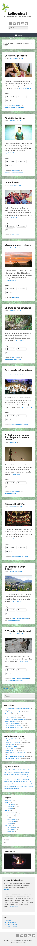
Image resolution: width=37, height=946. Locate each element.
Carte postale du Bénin (12, 739)
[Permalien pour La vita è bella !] (18, 205)
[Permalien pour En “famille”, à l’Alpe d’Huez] (18, 592)
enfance (11, 359)
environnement (14, 774)
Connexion (8, 920)
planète (29, 781)
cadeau (7, 359)
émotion (16, 788)
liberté (29, 777)
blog (10, 770)
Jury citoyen (9, 748)
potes (21, 680)
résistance (24, 784)
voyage (21, 786)
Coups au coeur (11, 829)
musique (15, 172)
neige (17, 680)
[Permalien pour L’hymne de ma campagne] (18, 331)
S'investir (7, 810)
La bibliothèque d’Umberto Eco (13, 712)
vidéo (16, 786)
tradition (22, 107)
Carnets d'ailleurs (16, 618)
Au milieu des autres (15, 117)
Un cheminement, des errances (13, 725)
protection (11, 784)
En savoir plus (14, 906)
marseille (10, 779)
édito (5, 788)
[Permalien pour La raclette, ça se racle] (18, 79)
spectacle (7, 786)
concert (10, 772)
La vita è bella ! (12, 182)
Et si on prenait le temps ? (13, 758)
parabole (6, 781)
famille (15, 359)
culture (15, 772)
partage (18, 107)
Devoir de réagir (10, 750)
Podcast (22, 23)
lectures (24, 777)
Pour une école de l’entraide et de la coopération (17, 708)
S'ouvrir (7, 817)
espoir (21, 774)
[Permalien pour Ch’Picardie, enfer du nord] (18, 654)
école (25, 786)
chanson (7, 172)
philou (25, 781)
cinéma (19, 770)
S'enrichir (7, 802)
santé (30, 784)
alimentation (8, 107)
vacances (20, 172)
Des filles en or (10, 744)
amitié (13, 107)
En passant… (8, 800)
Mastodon (14, 23)
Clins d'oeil (10, 823)
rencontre (18, 784)
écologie (30, 786)
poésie (6, 784)
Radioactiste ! (17, 13)
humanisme (7, 777)
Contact (26, 23)
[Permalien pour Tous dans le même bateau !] (18, 395)
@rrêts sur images (12, 819)
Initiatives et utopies (12, 814)
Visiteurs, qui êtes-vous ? (13, 742)
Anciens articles (7, 688)
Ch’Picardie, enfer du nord (18, 631)
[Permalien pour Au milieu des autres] (18, 141)
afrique (6, 770)
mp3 (11, 172)
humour (14, 777)
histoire (25, 774)
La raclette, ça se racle (16, 55)
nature (19, 359)
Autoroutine (8, 714)
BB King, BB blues (10, 721)
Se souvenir (8, 825)
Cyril (21, 58)
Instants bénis (15, 105)
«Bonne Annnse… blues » (18, 245)
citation (24, 770)
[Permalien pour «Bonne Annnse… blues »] (18, 268)
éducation (10, 788)
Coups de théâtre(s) (15, 504)
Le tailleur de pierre (10, 717)
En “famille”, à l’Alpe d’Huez (15, 567)
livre (5, 779)
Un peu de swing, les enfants (12, 723)
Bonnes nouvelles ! (12, 827)
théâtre (12, 786)
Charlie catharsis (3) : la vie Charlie (14, 727)
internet (19, 777)
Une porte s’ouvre (9, 716)
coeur (5, 772)
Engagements (10, 812)
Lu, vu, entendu (23, 424)
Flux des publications (10, 922)
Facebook (10, 23)
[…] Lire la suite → (25, 88)
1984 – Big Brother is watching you (15, 756)
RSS (18, 23)
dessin (19, 772)
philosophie (18, 781)
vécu (14, 493)
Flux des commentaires (11, 924)
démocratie (25, 772)
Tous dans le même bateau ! (18, 371)
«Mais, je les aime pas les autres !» (15, 752)
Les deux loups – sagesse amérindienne (15, 719)
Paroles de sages (11, 806)
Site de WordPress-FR (11, 926)
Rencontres (10, 808)
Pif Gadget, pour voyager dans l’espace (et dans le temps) (17, 437)
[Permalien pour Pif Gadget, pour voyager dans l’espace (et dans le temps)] (18, 462)
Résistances (10, 816)
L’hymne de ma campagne (18, 307)
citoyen (29, 770)
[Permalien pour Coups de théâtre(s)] (18, 527)
